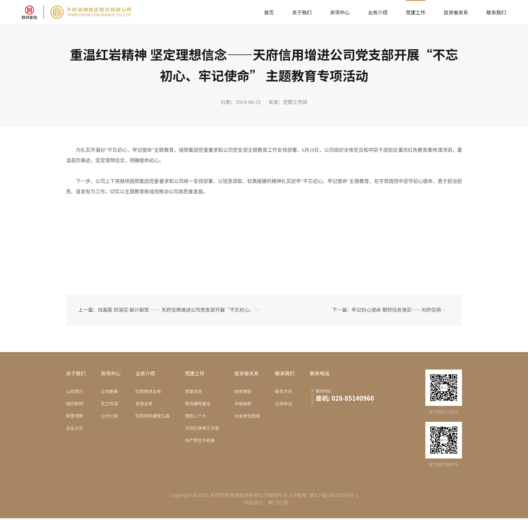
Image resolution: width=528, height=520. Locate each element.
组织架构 (74, 403)
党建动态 (193, 391)
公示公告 (109, 416)
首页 (269, 12)
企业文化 (74, 428)
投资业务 (143, 403)
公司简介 (74, 391)
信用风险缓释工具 (152, 416)
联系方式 (283, 391)
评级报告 (242, 403)
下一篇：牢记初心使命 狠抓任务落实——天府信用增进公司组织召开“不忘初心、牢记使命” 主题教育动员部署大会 (390, 309)
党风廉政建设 (198, 403)
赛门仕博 (278, 502)
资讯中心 (340, 12)
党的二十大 (195, 416)
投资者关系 (456, 12)
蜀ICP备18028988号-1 (333, 495)
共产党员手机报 (200, 440)
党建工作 (415, 12)
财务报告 (242, 391)
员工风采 (109, 403)
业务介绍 (377, 12)
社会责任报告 (247, 416)
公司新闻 (109, 391)
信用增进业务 (148, 391)
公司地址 (283, 403)
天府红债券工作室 (202, 428)
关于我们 (302, 12)
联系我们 (496, 12)
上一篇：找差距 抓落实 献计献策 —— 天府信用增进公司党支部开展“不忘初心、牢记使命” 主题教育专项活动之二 (170, 309)
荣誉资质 (74, 416)
